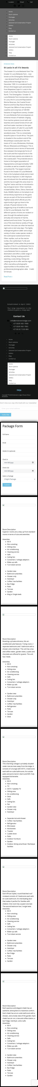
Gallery (11, 25)
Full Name (6, 434)
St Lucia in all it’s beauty (16, 67)
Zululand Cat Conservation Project (20, 23)
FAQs (19, 390)
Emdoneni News (9, 64)
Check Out (6, 468)
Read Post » (8, 276)
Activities (12, 20)
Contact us (12, 31)
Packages (12, 17)
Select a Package (8, 476)
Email (4, 443)
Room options (13, 14)
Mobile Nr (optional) (9, 451)
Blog (10, 28)
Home (11, 12)
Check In (5, 459)
